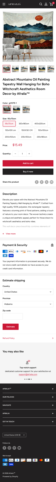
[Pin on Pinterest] (41, 182)
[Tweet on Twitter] (46, 182)
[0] (51, 4)
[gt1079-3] (16, 109)
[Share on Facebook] (37, 182)
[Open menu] (4, 4)
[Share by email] (51, 182)
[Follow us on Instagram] (9, 448)
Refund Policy (9, 338)
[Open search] (40, 4)
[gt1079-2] (26, 109)
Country (6, 286)
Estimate (11, 326)
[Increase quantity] (29, 153)
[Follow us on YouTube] (19, 448)
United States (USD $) (12, 435)
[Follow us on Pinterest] (14, 448)
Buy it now (28, 171)
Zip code (7, 310)
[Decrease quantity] (15, 153)
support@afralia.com (28, 374)
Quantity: (7, 154)
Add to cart (28, 163)
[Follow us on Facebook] (4, 448)
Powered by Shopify (10, 476)
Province (6, 298)
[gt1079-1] (7, 109)
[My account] (46, 4)
